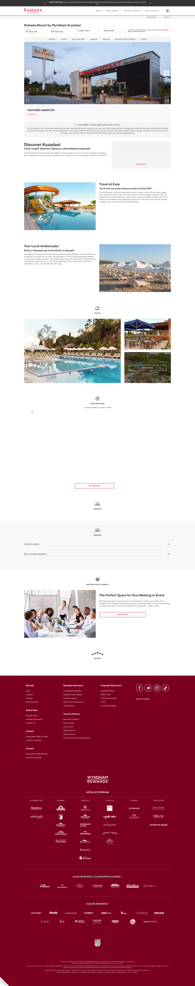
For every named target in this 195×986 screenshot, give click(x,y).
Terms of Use (68, 727)
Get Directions (94, 486)
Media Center (106, 694)
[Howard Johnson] (61, 833)
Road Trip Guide (32, 702)
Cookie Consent (69, 734)
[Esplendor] (110, 817)
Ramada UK (30, 723)
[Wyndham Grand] (158, 825)
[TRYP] (110, 808)
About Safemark (69, 730)
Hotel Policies (141, 164)
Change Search (151, 17)
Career (103, 702)
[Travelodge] (61, 841)
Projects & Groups (70, 698)
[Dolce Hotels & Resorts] (158, 817)
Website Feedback (143, 699)
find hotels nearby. (139, 31)
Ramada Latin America (34, 719)
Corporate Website (107, 691)
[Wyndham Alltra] (110, 841)
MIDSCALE (85, 800)
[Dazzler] (110, 825)
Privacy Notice (68, 723)
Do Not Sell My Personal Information (76, 738)
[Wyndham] (134, 808)
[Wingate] (85, 817)
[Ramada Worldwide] (85, 850)
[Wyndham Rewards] (97, 779)
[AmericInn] (85, 833)
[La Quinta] (85, 808)
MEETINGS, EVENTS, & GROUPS (125, 39)
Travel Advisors (69, 706)
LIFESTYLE (110, 800)
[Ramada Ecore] (85, 858)
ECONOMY (61, 800)
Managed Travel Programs (73, 694)
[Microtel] (61, 825)
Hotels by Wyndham (97, 792)
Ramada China (31, 715)
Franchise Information (109, 698)
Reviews (144, 39)
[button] (45, 3)
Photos (63, 39)
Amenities (93, 39)
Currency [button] (166, 17)
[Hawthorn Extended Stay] (36, 808)
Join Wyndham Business (72, 691)
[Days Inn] (61, 808)
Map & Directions (78, 39)
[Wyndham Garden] (85, 825)
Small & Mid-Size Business (73, 702)
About (28, 691)
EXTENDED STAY (36, 800)
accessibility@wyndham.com (107, 966)
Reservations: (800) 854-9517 (37, 754)
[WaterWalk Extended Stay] (36, 817)
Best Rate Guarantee (71, 719)
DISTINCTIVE (159, 800)
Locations (29, 694)
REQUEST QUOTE (122, 614)
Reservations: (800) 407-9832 (37, 736)
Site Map (29, 698)
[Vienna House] (110, 833)
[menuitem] (99, 10)
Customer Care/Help (33, 740)
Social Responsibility (108, 706)
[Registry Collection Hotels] (158, 808)
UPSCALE (134, 800)
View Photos (147, 368)
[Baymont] (85, 841)
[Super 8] (61, 817)
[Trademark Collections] (134, 817)
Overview (51, 39)
